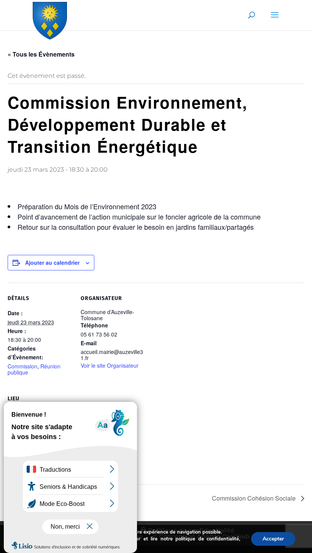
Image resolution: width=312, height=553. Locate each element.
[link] (50, 19)
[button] (275, 19)
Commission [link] (22, 366)
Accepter (273, 538)
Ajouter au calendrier (52, 262)
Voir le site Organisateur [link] (109, 365)
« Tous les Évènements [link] (41, 54)
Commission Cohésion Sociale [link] (254, 498)
